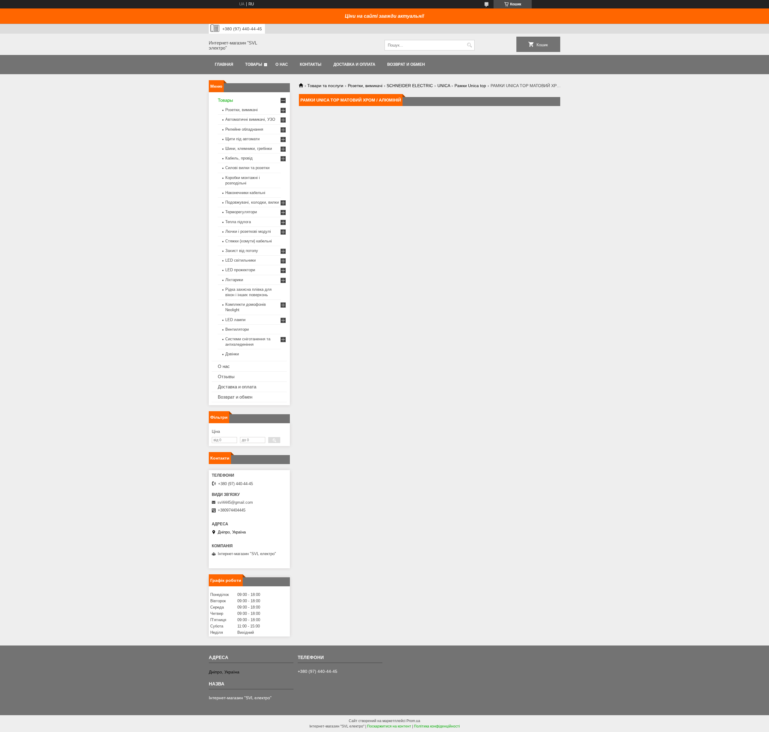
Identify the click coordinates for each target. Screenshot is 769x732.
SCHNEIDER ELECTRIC (410, 85)
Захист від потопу (241, 250)
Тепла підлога (238, 222)
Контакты (310, 64)
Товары (253, 64)
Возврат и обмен (406, 64)
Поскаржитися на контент (389, 726)
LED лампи (235, 319)
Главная (224, 64)
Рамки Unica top (470, 85)
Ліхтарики (234, 280)
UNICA (443, 85)
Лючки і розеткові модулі (248, 231)
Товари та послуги (325, 85)
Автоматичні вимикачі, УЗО (250, 119)
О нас (281, 64)
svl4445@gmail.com (235, 502)
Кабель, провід (239, 158)
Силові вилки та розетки (247, 168)
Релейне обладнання (244, 129)
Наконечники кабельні (245, 192)
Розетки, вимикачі (365, 85)
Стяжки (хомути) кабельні (248, 241)
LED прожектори (240, 270)
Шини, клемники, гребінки (248, 148)
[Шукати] (469, 45)
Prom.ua (413, 721)
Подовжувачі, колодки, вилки (252, 202)
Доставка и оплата (354, 64)
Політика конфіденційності (437, 726)
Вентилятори (237, 329)
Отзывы (226, 376)
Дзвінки (232, 354)
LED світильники (240, 260)
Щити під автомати (242, 139)
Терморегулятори (241, 212)
